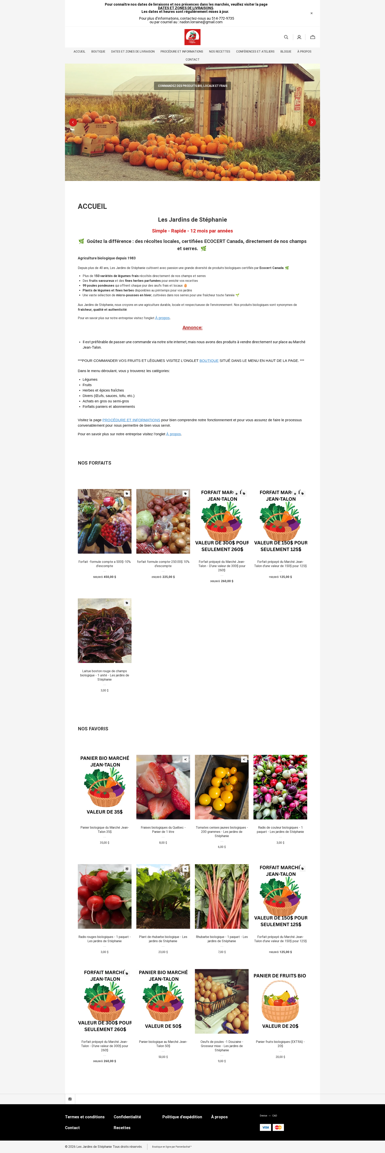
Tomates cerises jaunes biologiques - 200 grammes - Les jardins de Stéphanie (222, 832)
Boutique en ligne (161, 1146)
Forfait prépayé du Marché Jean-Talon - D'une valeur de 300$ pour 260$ (221, 566)
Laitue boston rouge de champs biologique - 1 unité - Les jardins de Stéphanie (104, 675)
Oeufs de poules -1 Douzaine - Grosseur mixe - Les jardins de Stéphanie (222, 1046)
